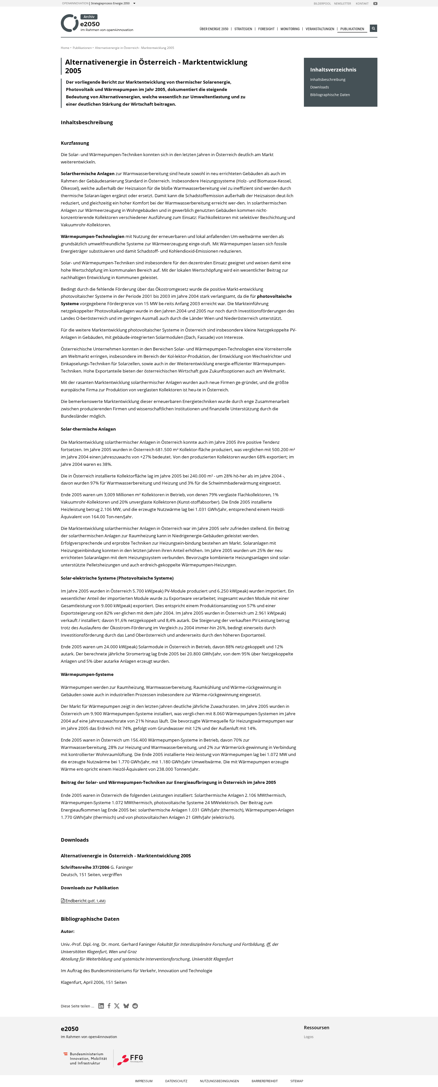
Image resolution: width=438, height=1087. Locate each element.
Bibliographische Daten (330, 94)
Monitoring (290, 29)
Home (65, 48)
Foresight (266, 29)
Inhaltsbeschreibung (327, 79)
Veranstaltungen (320, 29)
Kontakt (362, 3)
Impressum (144, 1081)
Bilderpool (322, 3)
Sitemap (296, 1081)
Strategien (243, 29)
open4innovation (75, 3)
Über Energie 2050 (214, 29)
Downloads (319, 87)
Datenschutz (176, 1081)
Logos (309, 1036)
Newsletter (342, 3)
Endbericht (85, 901)
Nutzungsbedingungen (219, 1081)
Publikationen (352, 29)
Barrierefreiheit (265, 1081)
